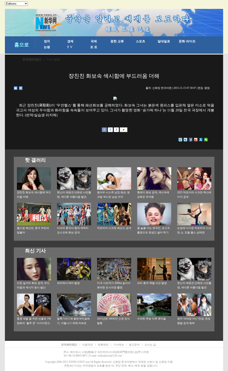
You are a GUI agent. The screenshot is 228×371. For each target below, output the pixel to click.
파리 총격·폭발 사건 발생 (152, 283)
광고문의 (134, 344)
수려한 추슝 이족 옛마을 (151, 318)
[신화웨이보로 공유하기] (180, 139)
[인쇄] (21, 88)
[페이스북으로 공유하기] (191, 139)
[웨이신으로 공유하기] (206, 139)
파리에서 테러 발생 (68, 283)
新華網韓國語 (32, 59)
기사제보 (118, 344)
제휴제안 (103, 344)
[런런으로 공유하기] (201, 139)
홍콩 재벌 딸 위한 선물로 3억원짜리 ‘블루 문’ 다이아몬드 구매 (34, 323)
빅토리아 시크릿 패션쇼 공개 (114, 228)
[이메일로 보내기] (16, 88)
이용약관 (87, 344)
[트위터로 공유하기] (185, 139)
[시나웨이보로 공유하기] (196, 139)
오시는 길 (150, 344)
